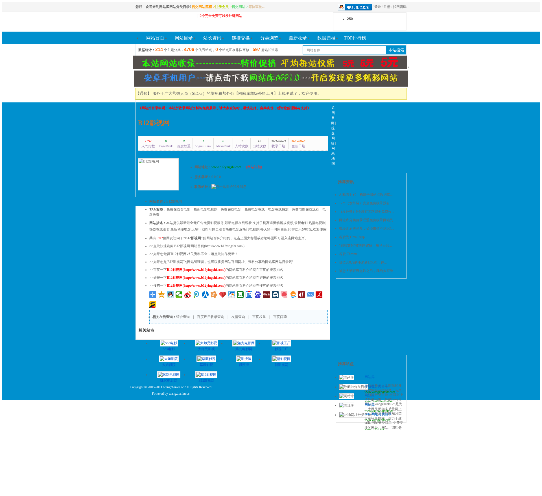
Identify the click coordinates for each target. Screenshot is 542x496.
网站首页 (155, 38)
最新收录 (298, 38)
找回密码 (399, 7)
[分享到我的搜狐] (152, 304)
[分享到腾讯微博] (196, 294)
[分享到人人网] (205, 294)
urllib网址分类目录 (378, 414)
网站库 (369, 377)
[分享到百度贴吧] (249, 294)
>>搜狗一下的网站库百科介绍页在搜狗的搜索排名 (216, 285)
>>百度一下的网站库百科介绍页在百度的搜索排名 (216, 270)
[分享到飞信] (292, 294)
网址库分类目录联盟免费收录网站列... (367, 220)
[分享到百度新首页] (257, 294)
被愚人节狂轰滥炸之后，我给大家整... (367, 271)
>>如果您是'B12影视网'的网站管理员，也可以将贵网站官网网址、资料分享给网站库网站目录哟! (221, 262)
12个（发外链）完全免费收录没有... (365, 203)
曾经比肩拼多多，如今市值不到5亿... (366, 229)
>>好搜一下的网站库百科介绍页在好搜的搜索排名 (216, 278)
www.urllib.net (374, 429)
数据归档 (326, 38)
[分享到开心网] (214, 294)
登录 (377, 7)
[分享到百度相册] (231, 294)
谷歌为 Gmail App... (353, 237)
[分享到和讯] (301, 294)
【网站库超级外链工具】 (256, 93)
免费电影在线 (254, 209)
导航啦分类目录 (376, 386)
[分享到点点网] (275, 294)
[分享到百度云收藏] (222, 294)
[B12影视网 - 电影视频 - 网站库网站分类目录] (164, 21)
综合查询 (183, 317)
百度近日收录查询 (210, 317)
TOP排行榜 (355, 38)
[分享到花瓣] (284, 294)
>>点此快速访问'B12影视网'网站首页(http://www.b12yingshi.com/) (196, 246)
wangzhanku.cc (179, 394)
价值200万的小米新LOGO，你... (363, 262)
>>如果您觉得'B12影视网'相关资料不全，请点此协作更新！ (193, 254)
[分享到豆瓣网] (240, 294)
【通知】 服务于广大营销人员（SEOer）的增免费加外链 (185, 93)
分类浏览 (269, 38)
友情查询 (238, 317)
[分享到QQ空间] (161, 294)
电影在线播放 (278, 209)
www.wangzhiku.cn (377, 420)
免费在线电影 (231, 209)
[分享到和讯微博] (266, 294)
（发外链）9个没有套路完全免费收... (366, 212)
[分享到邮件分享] (310, 294)
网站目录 (184, 38)
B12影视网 (154, 122)
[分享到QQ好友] (170, 294)
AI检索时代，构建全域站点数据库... (366, 195)
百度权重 (259, 317)
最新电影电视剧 (205, 209)
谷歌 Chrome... (349, 254)
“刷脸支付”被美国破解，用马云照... (365, 245)
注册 (387, 7)
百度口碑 (280, 317)
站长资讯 (212, 38)
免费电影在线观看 (305, 209)
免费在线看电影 (178, 209)
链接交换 (241, 38)
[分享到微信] (179, 294)
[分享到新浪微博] (187, 294)
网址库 (369, 405)
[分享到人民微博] (319, 294)
